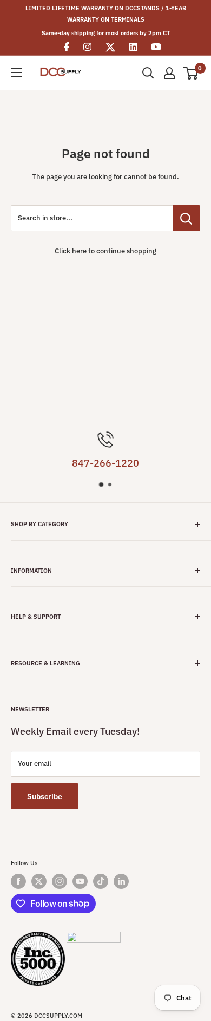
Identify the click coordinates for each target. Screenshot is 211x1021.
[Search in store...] (186, 218)
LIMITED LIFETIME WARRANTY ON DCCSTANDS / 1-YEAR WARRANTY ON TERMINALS (105, 13)
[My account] (169, 73)
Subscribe (44, 796)
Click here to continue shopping (105, 251)
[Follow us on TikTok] (100, 881)
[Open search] (148, 73)
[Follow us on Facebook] (18, 881)
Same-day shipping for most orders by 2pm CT (106, 33)
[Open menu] (16, 72)
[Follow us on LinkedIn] (121, 881)
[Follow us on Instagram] (59, 881)
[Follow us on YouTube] (80, 881)
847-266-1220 (105, 463)
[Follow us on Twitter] (39, 881)
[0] (191, 73)
